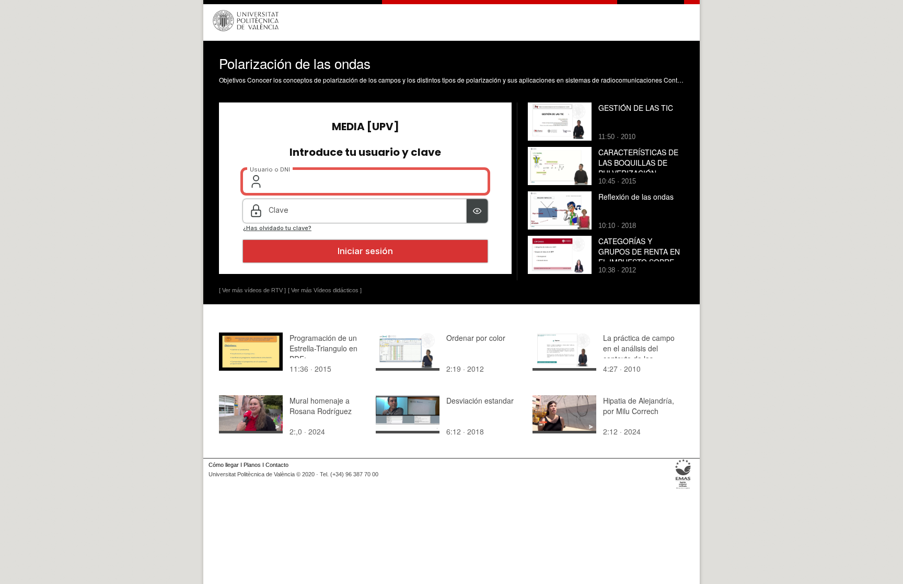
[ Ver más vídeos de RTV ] (252, 290)
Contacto (276, 465)
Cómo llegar (224, 465)
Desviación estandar (480, 400)
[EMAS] (683, 489)
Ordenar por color (475, 338)
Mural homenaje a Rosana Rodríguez (321, 405)
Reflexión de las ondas (636, 196)
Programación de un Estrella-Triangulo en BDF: (323, 348)
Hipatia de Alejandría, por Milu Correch (638, 405)
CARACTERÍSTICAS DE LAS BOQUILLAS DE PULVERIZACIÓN (638, 162)
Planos (252, 465)
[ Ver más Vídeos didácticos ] (325, 290)
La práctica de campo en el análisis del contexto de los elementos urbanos (639, 353)
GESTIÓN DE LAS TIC (635, 107)
